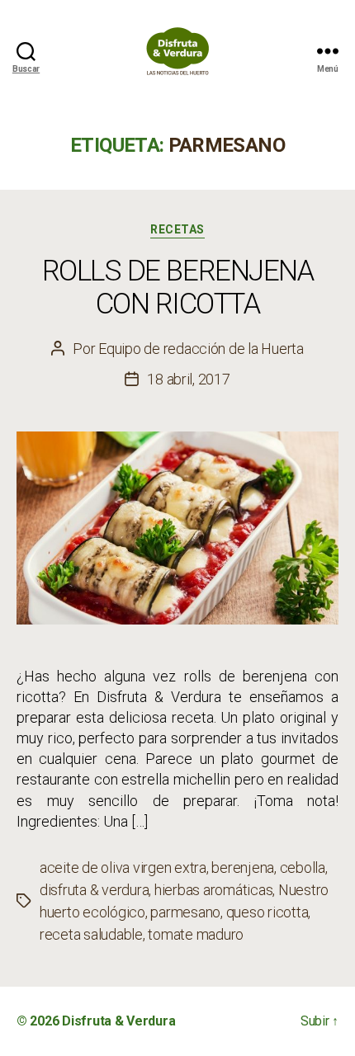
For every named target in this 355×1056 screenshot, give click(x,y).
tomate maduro (196, 934)
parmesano (185, 912)
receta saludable (91, 934)
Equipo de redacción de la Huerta (201, 348)
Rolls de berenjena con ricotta (178, 287)
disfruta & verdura (94, 889)
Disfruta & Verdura (118, 1021)
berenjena (242, 867)
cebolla (302, 867)
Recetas (177, 229)
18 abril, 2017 (188, 379)
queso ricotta (267, 912)
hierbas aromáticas (213, 889)
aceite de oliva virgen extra (123, 867)
